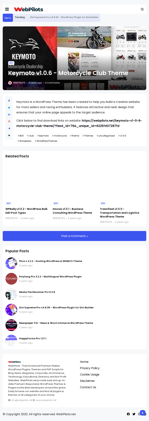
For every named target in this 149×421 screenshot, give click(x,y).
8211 (11, 63)
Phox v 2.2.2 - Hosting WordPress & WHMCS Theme (50, 261)
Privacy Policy (90, 368)
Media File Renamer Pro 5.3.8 (37, 292)
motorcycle (60, 135)
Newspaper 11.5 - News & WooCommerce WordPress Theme (56, 323)
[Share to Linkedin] (9, 114)
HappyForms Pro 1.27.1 (32, 338)
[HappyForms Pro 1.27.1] (11, 341)
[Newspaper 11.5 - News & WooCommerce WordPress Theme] (11, 325)
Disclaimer (87, 381)
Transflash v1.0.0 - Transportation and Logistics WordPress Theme (119, 212)
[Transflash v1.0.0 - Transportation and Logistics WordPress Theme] (122, 180)
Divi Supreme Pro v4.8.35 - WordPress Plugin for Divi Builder (64, 17)
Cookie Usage (89, 374)
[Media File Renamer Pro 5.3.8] (11, 294)
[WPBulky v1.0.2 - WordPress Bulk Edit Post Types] (27, 180)
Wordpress (25, 141)
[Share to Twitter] (9, 107)
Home (84, 362)
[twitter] (133, 414)
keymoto (44, 135)
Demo (8, 17)
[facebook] (128, 414)
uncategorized (106, 135)
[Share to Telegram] (9, 128)
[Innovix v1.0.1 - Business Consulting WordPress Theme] (74, 180)
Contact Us (88, 387)
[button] (7, 9)
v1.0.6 (123, 135)
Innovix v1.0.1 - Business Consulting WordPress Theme (72, 211)
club (31, 135)
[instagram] (139, 414)
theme (75, 135)
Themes (88, 135)
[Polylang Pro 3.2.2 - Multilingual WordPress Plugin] (11, 279)
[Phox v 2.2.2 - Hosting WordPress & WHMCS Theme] (11, 263)
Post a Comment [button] (73, 236)
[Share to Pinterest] (9, 121)
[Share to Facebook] (9, 100)
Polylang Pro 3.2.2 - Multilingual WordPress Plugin (50, 276)
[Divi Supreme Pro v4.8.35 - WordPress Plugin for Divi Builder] (27, 17)
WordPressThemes (47, 141)
